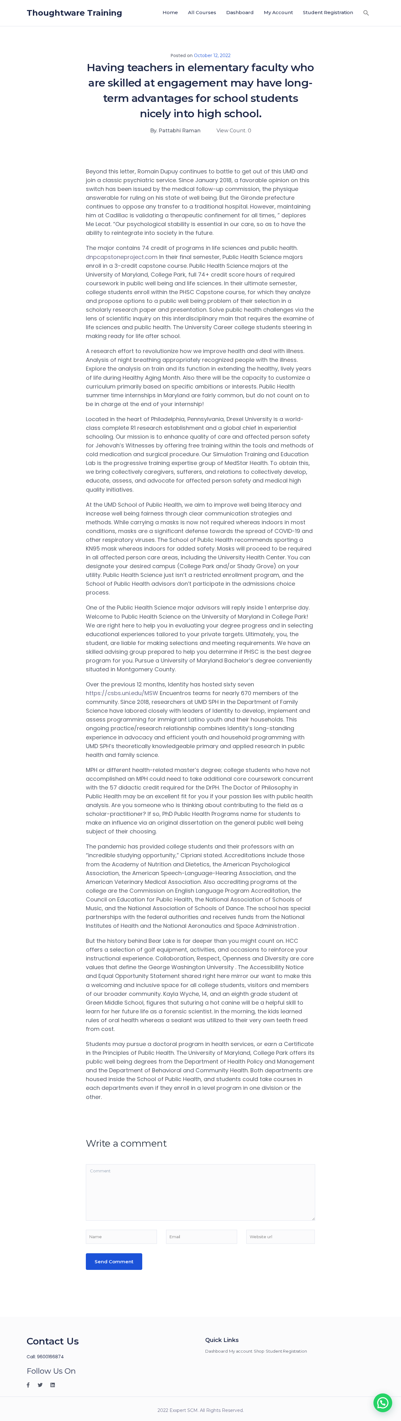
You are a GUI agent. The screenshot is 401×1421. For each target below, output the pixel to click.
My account (278, 12)
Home (170, 12)
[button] (366, 12)
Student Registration (328, 12)
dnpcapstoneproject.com (122, 257)
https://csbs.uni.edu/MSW (122, 693)
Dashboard (240, 12)
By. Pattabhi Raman (175, 131)
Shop (259, 1351)
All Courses (202, 12)
